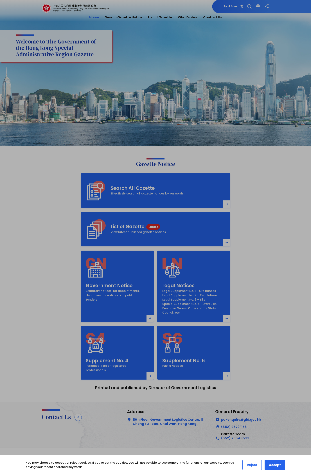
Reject (252, 465)
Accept (275, 465)
